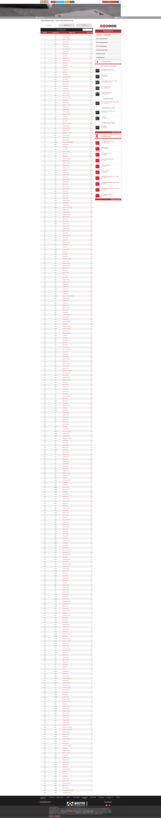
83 (91, 594)
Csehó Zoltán (65, 293)
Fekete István (65, 356)
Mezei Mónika (65, 787)
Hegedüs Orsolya (66, 104)
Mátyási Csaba (65, 512)
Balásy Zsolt (65, 468)
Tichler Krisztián (66, 226)
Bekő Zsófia (65, 617)
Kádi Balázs (65, 491)
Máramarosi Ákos (66, 550)
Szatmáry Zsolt (65, 717)
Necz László (65, 596)
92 (91, 578)
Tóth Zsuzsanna (66, 498)
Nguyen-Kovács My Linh (68, 296)
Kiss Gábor (64, 251)
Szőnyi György (65, 95)
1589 (91, 114)
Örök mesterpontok (102, 42)
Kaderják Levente (66, 114)
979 (91, 142)
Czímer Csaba (65, 90)
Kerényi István (65, 419)
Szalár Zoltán (65, 368)
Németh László (65, 652)
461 (91, 263)
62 (91, 650)
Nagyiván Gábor (66, 750)
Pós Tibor (64, 582)
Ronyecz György (66, 610)
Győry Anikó (65, 440)
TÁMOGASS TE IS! (60, 1)
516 (91, 230)
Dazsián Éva (65, 184)
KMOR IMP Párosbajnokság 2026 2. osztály (110, 176)
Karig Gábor (65, 620)
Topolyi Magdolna (66, 559)
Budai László (65, 319)
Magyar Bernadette (66, 438)
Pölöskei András (66, 298)
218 (91, 377)
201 (91, 384)
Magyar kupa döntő (105, 170)
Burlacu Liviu (65, 361)
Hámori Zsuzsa (65, 137)
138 (91, 491)
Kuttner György (66, 111)
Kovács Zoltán (65, 599)
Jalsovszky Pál (65, 552)
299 (91, 324)
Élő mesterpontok (101, 46)
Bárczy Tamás (65, 81)
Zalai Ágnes (65, 191)
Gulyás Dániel (65, 181)
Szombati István (66, 685)
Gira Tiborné (65, 664)
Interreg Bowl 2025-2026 (106, 153)
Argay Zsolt (65, 69)
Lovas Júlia (65, 303)
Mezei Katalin (65, 83)
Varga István (65, 195)
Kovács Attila (65, 692)
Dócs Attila (64, 338)
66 (91, 629)
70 (91, 620)
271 (91, 331)
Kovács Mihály (65, 221)
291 (91, 328)
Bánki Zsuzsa (65, 655)
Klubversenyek (100, 53)
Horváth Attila (65, 463)
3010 (91, 60)
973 (91, 144)
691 (91, 181)
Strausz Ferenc (65, 526)
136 (91, 496)
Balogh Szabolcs (66, 321)
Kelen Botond (65, 629)
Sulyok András (65, 713)
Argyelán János (66, 282)
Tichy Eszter (65, 149)
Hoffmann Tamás (66, 158)
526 (91, 228)
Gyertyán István (66, 435)
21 (91, 755)
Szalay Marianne (66, 769)
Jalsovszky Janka (66, 76)
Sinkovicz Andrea (66, 214)
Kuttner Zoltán (65, 456)
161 (91, 445)
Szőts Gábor (65, 100)
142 (91, 487)
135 (91, 498)
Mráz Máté (64, 121)
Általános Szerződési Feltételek (48, 805)
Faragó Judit (65, 575)
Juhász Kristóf (65, 568)
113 (91, 545)
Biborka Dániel (65, 58)
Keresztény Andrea (66, 258)
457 (91, 265)
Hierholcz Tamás (66, 634)
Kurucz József (65, 186)
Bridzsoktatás (76, 797)
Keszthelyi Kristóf (66, 363)
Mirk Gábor (65, 270)
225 (91, 361)
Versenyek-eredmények (43, 798)
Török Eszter (65, 289)
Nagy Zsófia (65, 400)
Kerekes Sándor (66, 279)
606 (91, 205)
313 (91, 307)
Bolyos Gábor (65, 643)
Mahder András (66, 724)
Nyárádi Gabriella (66, 333)
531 (91, 226)
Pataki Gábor (65, 613)
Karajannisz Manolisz (67, 729)
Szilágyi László (65, 165)
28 (91, 748)
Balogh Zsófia (65, 645)
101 (91, 557)
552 (91, 219)
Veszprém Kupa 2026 (105, 165)
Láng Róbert (65, 496)
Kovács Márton (65, 249)
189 (91, 400)
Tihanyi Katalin (65, 412)
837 (91, 158)
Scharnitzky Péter (66, 128)
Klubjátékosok (100, 57)
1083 (91, 128)
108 (91, 552)
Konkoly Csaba (65, 508)
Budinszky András (66, 379)
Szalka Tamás (65, 107)
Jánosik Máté (65, 74)
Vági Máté (64, 56)
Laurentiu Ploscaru (66, 431)
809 (91, 167)
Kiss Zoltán (64, 426)
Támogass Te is (109, 798)
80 (91, 596)
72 (91, 617)
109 (91, 550)
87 (91, 580)
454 (91, 268)
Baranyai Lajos (65, 487)
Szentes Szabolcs (66, 200)
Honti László (65, 86)
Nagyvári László (66, 710)
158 (91, 459)
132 (91, 510)
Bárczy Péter (65, 65)
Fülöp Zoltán (65, 198)
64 (91, 634)
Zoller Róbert (65, 762)
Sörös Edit (64, 477)
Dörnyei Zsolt (65, 118)
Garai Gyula (65, 622)
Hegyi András (65, 662)
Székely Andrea (66, 433)
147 (91, 477)
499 (91, 240)
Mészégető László (66, 601)
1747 (91, 102)
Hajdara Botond (66, 683)
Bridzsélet (51, 797)
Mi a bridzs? (41, 17)
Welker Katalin (65, 475)
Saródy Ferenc (65, 720)
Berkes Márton (65, 102)
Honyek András (66, 93)
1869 (91, 88)
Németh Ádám (65, 417)
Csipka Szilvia (65, 291)
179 (91, 421)
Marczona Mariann (66, 314)
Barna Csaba (65, 743)
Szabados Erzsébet (66, 370)
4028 (91, 39)
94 (91, 573)
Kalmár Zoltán (65, 414)
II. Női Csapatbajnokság (106, 86)
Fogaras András (66, 359)
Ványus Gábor (65, 366)
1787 (91, 93)
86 (91, 585)
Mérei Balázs (65, 284)
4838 (91, 35)
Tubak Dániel (65, 144)
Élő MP (84, 25)
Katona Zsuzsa (65, 734)
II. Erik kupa (103, 126)
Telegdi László (65, 759)
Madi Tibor (64, 771)
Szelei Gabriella (66, 722)
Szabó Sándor (65, 680)
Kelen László (65, 631)
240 (91, 349)
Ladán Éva (64, 666)
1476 (91, 121)
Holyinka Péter (65, 286)
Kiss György (65, 557)
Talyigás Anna (65, 741)
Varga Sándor (65, 125)
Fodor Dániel (65, 375)
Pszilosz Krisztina (66, 638)
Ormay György (65, 212)
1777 (91, 95)
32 (91, 741)
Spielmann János (66, 540)
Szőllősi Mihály (65, 445)
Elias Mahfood (65, 594)
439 (91, 270)
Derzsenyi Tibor (66, 228)
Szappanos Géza (66, 265)
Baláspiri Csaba (66, 307)
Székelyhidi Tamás (66, 235)
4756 (91, 37)
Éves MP (49, 25)
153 (91, 470)
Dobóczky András (66, 687)
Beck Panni (65, 398)
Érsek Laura (65, 275)
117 (91, 533)
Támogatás (101, 797)
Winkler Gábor (65, 139)
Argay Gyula (65, 193)
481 (91, 247)
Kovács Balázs (65, 347)
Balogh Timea (65, 696)
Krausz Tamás (65, 587)
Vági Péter (64, 345)
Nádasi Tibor (65, 673)
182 (91, 412)
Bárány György (66, 230)
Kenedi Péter (65, 755)
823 (91, 165)
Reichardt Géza (66, 405)
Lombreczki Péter (66, 641)
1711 (91, 104)
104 (91, 554)
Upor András (65, 310)
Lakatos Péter (65, 46)
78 (91, 601)
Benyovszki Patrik (66, 792)
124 (91, 515)
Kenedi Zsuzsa (65, 757)
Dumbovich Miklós (66, 35)
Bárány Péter (65, 533)
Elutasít (51, 816)
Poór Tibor (64, 573)
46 (91, 685)
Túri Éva (64, 669)
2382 (91, 76)
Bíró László (65, 240)
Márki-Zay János (66, 783)
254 (91, 340)
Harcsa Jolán (65, 736)
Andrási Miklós (65, 424)
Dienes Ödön (65, 244)
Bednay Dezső (65, 571)
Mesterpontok (60, 797)
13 (91, 771)
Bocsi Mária (65, 776)
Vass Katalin (65, 578)
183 (91, 405)
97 (91, 568)
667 (91, 188)
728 (91, 179)
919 (91, 149)
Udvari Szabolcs (66, 135)
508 (91, 235)
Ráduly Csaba (65, 130)
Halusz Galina (65, 452)
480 (91, 249)
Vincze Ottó (65, 393)
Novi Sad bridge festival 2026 (107, 194)
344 (91, 296)
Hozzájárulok (57, 816)
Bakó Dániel (65, 547)
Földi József (65, 256)
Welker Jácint (65, 300)
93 (91, 575)
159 (91, 456)
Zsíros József (65, 780)
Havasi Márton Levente (67, 790)
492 (91, 244)
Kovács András (65, 205)
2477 (91, 72)
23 (91, 752)
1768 (91, 97)
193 (91, 393)
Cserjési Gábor (65, 470)
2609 (91, 69)
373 (91, 289)
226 (91, 359)
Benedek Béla (65, 109)
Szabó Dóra (65, 703)
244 (91, 342)
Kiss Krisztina (65, 510)
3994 (91, 42)
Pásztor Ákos (65, 503)
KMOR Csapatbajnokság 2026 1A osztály (109, 81)
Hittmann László (66, 163)
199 (91, 389)
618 (91, 200)
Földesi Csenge (66, 708)
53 (91, 659)
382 (91, 277)
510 (91, 233)
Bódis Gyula (65, 233)
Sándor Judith (65, 174)
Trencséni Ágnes (66, 396)
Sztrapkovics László (67, 132)
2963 (91, 62)
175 (91, 431)
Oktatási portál (122, 17)
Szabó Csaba (65, 42)
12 (91, 773)
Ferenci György (66, 461)
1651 (91, 109)
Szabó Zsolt (65, 382)
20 (91, 764)
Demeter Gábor (66, 188)
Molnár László (65, 305)
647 (91, 195)
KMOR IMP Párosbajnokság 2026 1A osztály (110, 188)
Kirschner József (66, 615)
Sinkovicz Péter (65, 216)
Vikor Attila (64, 79)
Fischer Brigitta (65, 37)
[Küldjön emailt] (106, 805)
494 (91, 242)
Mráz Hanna (65, 484)
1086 (91, 123)
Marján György (65, 731)
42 (91, 703)
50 (91, 680)
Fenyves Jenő (65, 524)
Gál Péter (64, 72)
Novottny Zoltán (66, 689)
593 (91, 207)
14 (91, 769)
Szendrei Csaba (66, 624)
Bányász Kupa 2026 (105, 147)
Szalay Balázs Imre (66, 678)
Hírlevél (72, 1)
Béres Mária (65, 694)
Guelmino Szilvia (66, 701)
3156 (91, 56)
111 (91, 547)
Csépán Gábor (65, 566)
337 (91, 300)
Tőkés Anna (65, 748)
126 (91, 512)
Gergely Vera (65, 715)
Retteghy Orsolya (66, 326)
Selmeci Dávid (65, 223)
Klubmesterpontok (101, 50)
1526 (91, 116)
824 (91, 163)
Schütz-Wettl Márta (67, 349)
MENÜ (53, 1)
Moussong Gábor (66, 480)
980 (91, 137)
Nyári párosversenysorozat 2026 (107, 69)
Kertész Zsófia (65, 589)
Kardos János (65, 421)
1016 (91, 135)
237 (91, 354)
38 (91, 731)
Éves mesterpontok (102, 38)
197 (91, 391)
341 (91, 298)
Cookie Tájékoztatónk (71, 812)
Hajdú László (65, 447)
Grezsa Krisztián (66, 519)
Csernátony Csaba (66, 564)
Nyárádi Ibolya (65, 331)
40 (91, 710)
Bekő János (65, 785)
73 (91, 608)
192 (91, 396)
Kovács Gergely (66, 151)
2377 (91, 79)
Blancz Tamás (65, 454)
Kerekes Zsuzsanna (66, 123)
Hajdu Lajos (65, 505)
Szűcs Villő (64, 335)
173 (91, 433)
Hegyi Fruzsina (65, 489)
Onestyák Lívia (65, 671)
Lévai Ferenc (65, 116)
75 (91, 603)
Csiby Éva (64, 247)
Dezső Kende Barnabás (67, 142)
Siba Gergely (65, 466)
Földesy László (65, 603)
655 (91, 193)
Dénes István (65, 515)
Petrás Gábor (65, 442)
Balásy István (65, 268)
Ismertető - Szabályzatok (103, 35)
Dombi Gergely (65, 179)
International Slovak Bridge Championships (110, 101)
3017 (91, 58)
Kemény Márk (65, 44)
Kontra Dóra (65, 543)
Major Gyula (65, 606)
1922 (91, 86)
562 (91, 212)
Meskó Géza (65, 580)
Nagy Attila (65, 277)
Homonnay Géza (66, 49)
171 (91, 438)
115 (91, 543)
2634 (91, 67)
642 (91, 198)
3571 (91, 49)
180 (91, 419)
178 (91, 428)
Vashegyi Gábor (66, 699)
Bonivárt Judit (65, 773)
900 (91, 151)
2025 (91, 81)
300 (91, 312)
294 (91, 326)
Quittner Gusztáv (66, 263)
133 (91, 503)
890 (91, 153)
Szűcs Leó (64, 67)
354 (91, 291)
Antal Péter (65, 407)
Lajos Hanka (65, 449)
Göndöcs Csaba (66, 706)
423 (91, 275)
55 (91, 657)
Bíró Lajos (64, 342)
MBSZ (68, 797)
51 (91, 671)
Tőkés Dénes (65, 237)
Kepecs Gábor (65, 272)
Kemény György (66, 39)
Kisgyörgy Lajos (66, 167)
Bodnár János (65, 172)
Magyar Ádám (65, 160)
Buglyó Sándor (65, 592)
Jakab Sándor (65, 209)
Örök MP (66, 25)
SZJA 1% (67, 1)
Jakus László (65, 340)
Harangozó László (66, 97)
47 (91, 683)
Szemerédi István (66, 650)
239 (91, 352)
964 (91, 146)
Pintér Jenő (65, 517)
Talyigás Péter (65, 51)
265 (91, 338)
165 (91, 440)
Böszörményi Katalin (67, 727)
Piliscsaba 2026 (104, 75)
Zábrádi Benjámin (66, 60)
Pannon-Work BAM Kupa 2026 (107, 159)
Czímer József (65, 778)
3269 (91, 53)
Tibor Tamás (65, 538)
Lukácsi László (65, 391)
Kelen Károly (65, 219)
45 (91, 689)
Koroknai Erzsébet (66, 745)
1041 (91, 132)
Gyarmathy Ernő (66, 373)
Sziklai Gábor (65, 531)
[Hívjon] (109, 805)
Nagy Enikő (65, 156)
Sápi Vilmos (65, 153)
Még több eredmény (116, 199)
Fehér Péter (65, 482)
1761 (91, 100)
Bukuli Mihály (65, 545)
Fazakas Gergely (66, 242)
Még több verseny (116, 132)
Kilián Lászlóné (65, 659)
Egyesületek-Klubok (85, 798)
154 (91, 463)
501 (91, 237)
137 (91, 494)
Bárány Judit (65, 536)
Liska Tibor (64, 170)
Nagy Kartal (65, 62)
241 (91, 347)
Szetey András (65, 261)
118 (91, 517)
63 (91, 648)
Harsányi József (66, 752)
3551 (91, 51)
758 (91, 174)
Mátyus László (65, 585)
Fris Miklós (64, 146)
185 (91, 403)
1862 (91, 90)
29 (91, 745)
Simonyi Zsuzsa (66, 648)
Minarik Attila (65, 312)
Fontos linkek (93, 797)
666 (91, 191)
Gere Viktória (65, 410)
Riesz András (65, 202)
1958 (91, 83)
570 (91, 209)
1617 (91, 111)
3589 (91, 46)
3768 (91, 44)
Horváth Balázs (65, 494)
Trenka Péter (65, 88)
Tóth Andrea (65, 561)
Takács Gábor (65, 384)
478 (91, 256)
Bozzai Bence (65, 389)
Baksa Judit (65, 636)
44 (91, 699)
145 (91, 484)
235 (91, 356)
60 (91, 655)
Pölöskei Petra (65, 428)
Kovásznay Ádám (66, 328)
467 (91, 258)
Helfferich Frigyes (66, 473)
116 (91, 540)
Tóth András (65, 403)
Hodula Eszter (65, 627)
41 (91, 708)
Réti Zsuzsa (65, 459)
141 (91, 489)
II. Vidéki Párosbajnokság (106, 92)
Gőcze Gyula (65, 522)
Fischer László (65, 657)
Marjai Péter (65, 53)
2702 (91, 65)
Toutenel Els (65, 352)
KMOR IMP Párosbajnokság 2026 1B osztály (110, 182)
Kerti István (64, 254)
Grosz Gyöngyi (65, 676)
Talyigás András (66, 377)
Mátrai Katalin (65, 764)
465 (91, 261)
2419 (91, 74)
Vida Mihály (65, 324)
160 (91, 452)
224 (91, 363)
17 (91, 766)
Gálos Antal (65, 529)
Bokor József (65, 608)
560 (91, 214)
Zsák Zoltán (65, 354)
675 (91, 184)
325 (91, 303)
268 (91, 335)
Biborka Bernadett (66, 554)
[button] (105, 2)
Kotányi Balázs (65, 317)
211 (91, 382)
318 (91, 305)
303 (91, 310)
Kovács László (65, 501)
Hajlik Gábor (65, 766)
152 (91, 475)
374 (91, 286)
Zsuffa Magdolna (66, 738)
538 (91, 221)
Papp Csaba (65, 177)
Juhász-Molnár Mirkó (67, 207)
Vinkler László (65, 386)
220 (91, 366)
